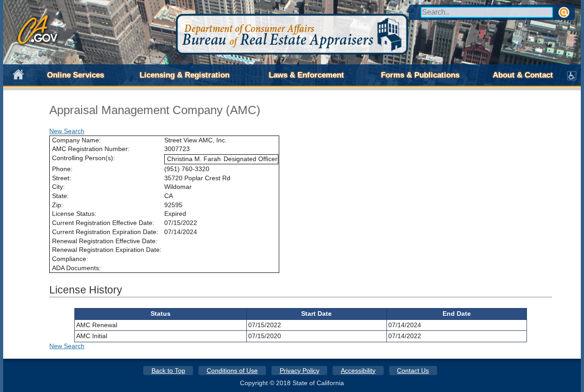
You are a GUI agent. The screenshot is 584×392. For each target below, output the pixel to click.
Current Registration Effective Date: (103, 222)
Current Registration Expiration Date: (105, 231)
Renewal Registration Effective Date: (104, 241)
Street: (61, 178)
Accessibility (358, 370)
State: (60, 195)
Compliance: (70, 258)
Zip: (57, 205)
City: (58, 186)
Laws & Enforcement (306, 74)
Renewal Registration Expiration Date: (107, 249)
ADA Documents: (76, 268)
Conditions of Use (232, 370)
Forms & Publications (420, 74)
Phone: (62, 168)
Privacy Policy (299, 370)
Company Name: (76, 140)
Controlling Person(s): (83, 158)
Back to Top (168, 370)
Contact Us (413, 370)
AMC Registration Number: (91, 148)
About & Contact (523, 74)
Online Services (75, 74)
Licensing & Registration (184, 74)
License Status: (74, 213)
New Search (66, 131)
